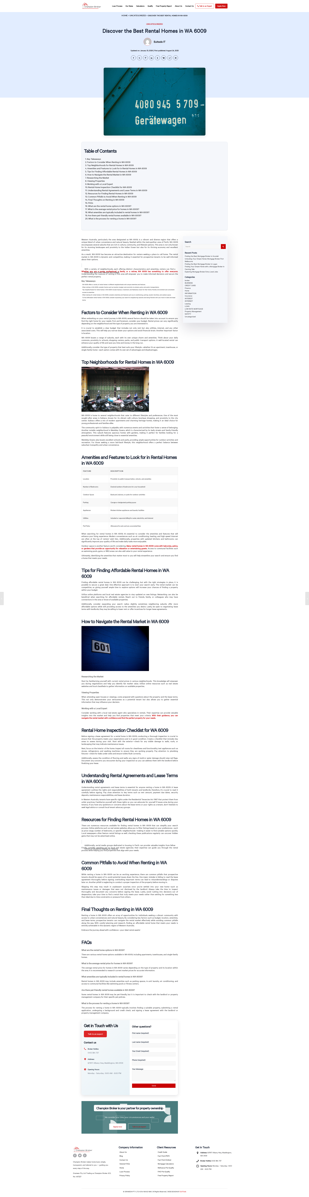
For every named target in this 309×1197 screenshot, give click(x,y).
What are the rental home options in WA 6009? (109, 206)
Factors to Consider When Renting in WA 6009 (108, 162)
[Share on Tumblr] (157, 57)
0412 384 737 (216, 1161)
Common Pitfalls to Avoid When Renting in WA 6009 (112, 196)
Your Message (137, 1069)
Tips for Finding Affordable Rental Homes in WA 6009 (112, 171)
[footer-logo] (92, 1149)
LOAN (187, 306)
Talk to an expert (95, 1034)
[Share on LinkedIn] (151, 57)
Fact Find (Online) (164, 1160)
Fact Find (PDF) (164, 1156)
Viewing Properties (96, 180)
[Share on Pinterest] (145, 57)
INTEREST (189, 298)
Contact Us (123, 1160)
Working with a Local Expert (100, 184)
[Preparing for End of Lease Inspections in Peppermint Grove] (307, 598)
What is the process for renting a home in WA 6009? (112, 218)
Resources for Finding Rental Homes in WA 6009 (110, 193)
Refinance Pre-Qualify (166, 1168)
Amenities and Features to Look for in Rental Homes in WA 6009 (117, 168)
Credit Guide (162, 1152)
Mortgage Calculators (166, 1164)
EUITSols (183, 1191)
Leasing (188, 304)
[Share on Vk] (163, 57)
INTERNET (189, 301)
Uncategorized (138, 15)
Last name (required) (140, 1042)
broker (187, 280)
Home (125, 15)
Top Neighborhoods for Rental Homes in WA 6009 (110, 165)
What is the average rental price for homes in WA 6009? (113, 209)
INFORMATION (190, 293)
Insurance (188, 296)
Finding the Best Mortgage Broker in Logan (201, 264)
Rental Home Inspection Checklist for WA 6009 (110, 187)
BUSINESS (189, 283)
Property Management (193, 311)
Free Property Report (166, 1175)
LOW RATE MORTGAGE (194, 309)
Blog (121, 1156)
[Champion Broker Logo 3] (91, 6)
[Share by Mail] (175, 57)
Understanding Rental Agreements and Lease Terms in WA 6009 (117, 190)
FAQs (90, 202)
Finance (188, 288)
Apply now (117, 1126)
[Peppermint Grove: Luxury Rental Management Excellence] (2, 598)
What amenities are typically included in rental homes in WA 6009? (118, 212)
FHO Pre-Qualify (164, 1171)
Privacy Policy (124, 1175)
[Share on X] (139, 57)
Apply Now (221, 6)
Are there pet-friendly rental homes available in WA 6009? (114, 215)
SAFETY (188, 314)
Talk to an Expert (205, 6)
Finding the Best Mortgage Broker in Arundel (201, 256)
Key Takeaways (94, 158)
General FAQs (124, 1164)
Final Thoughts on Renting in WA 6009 (106, 199)
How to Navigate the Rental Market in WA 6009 (109, 174)
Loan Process (124, 1171)
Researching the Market (98, 177)
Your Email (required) (140, 1051)
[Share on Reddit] (169, 57)
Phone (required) (138, 1060)
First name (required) (140, 1033)
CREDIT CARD (190, 285)
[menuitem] (117, 6)
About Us (123, 1152)
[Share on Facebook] (133, 57)
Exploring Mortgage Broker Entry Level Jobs (201, 272)
